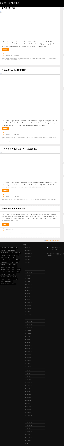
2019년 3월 (27, 406)
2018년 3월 (27, 431)
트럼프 (14, 276)
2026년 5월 (27, 250)
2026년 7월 (27, 247)
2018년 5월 (27, 428)
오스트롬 (3, 269)
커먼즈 (13, 274)
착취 (12, 59)
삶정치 (14, 55)
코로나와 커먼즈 (56, 247)
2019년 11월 (27, 385)
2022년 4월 (27, 315)
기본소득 (3, 255)
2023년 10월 (27, 290)
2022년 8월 (27, 305)
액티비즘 (18, 55)
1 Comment (4, 63)
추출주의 (15, 59)
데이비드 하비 (14, 58)
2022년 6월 (27, 311)
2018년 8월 (27, 425)
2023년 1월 (27, 299)
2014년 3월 (27, 437)
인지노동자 (4, 59)
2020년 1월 (27, 379)
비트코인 (9, 264)
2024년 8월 (27, 278)
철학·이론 (13, 229)
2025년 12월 (27, 253)
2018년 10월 (27, 419)
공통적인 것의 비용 (11, 137)
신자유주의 (14, 267)
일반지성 (9, 59)
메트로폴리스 (32, 58)
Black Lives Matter (12, 247)
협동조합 (14, 284)
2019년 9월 (27, 388)
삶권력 (43, 58)
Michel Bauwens (5, 252)
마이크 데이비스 (23, 58)
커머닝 (8, 274)
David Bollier (11, 250)
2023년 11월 (27, 287)
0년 (26, 443)
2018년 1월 (27, 434)
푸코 (2, 281)
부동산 (40, 58)
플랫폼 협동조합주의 (5, 284)
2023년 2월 (27, 296)
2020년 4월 (27, 370)
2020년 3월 (27, 373)
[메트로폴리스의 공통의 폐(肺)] (30, 95)
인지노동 (45, 137)
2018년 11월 (27, 415)
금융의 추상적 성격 (17, 233)
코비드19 (3, 276)
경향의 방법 (4, 137)
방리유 (37, 58)
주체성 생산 (39, 233)
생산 (50, 58)
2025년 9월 (27, 256)
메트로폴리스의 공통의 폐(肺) (14, 69)
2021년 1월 (27, 342)
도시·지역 (10, 55)
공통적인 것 (4, 58)
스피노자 (8, 267)
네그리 (8, 255)
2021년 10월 (27, 327)
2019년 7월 (27, 394)
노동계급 (9, 58)
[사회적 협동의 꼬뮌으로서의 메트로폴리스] (30, 166)
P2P (12, 252)
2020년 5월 (27, 367)
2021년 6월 (27, 336)
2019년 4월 (27, 403)
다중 (2, 257)
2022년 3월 (27, 318)
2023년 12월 (27, 284)
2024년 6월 (27, 281)
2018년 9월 (27, 422)
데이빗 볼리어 (8, 257)
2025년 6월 (27, 259)
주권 (36, 199)
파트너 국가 (3, 279)
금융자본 (23, 233)
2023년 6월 (27, 293)
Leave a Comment (6, 141)
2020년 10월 (27, 351)
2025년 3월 (27, 263)
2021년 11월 (27, 324)
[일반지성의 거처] (30, 25)
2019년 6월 (27, 397)
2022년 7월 (27, 308)
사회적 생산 (34, 233)
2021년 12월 (27, 321)
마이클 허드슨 (4, 259)
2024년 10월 (27, 272)
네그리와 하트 (28, 233)
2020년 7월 (27, 360)
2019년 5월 (27, 400)
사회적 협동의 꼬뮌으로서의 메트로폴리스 (19, 148)
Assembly (4, 233)
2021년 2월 (27, 339)
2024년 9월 (27, 275)
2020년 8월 (27, 357)
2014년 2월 (27, 440)
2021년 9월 (27, 330)
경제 (7, 55)
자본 (8, 269)
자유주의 (18, 269)
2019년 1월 (27, 412)
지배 (38, 199)
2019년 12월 (27, 382)
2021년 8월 (27, 333)
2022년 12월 (27, 302)
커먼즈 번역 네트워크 (9, 3)
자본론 (12, 269)
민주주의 (11, 262)
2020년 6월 (27, 363)
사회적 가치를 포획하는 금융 (14, 208)
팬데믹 (9, 279)
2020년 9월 (27, 354)
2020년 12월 (27, 345)
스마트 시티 (53, 58)
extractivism (9, 233)
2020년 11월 (27, 348)
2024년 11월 (27, 269)
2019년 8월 (27, 391)
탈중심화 (9, 276)
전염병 (2, 272)
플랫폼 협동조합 (8, 281)
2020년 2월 (27, 376)
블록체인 (3, 264)
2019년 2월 (27, 409)
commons (3, 250)
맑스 (28, 58)
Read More (6, 50)
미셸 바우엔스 (4, 262)
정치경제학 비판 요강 (10, 272)
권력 (16, 137)
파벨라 (19, 59)
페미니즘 (15, 279)
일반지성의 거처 (8, 8)
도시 (19, 58)
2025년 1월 (27, 266)
